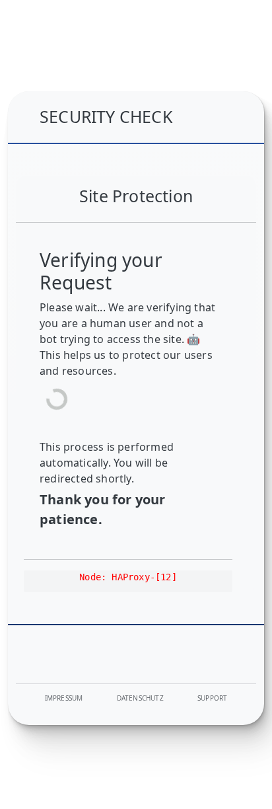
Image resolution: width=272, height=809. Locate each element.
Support (212, 698)
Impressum (64, 698)
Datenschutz (140, 698)
